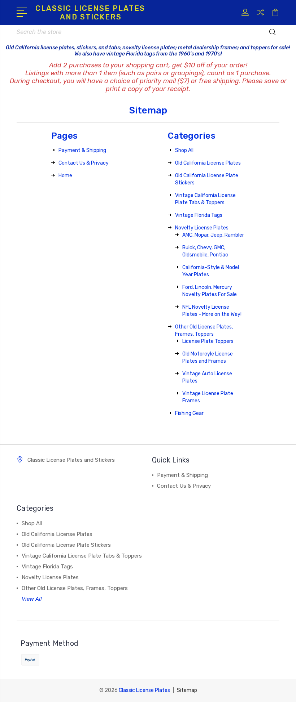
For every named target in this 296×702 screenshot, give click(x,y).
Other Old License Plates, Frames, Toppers (75, 588)
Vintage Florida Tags (198, 215)
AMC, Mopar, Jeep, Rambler (213, 235)
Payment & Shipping (82, 150)
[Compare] (260, 16)
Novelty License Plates (201, 228)
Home (65, 176)
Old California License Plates (208, 163)
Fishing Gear (189, 413)
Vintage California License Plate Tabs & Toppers (82, 556)
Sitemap (187, 690)
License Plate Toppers (208, 341)
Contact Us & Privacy (83, 163)
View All (32, 599)
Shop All (184, 150)
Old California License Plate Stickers (66, 545)
